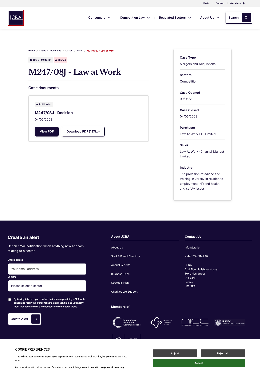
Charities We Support (124, 291)
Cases (69, 50)
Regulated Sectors (173, 17)
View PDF (47, 131)
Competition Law (132, 17)
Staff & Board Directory (125, 256)
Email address (15, 259)
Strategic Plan (120, 282)
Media (206, 3)
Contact (220, 3)
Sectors (12, 276)
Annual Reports (120, 265)
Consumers (97, 17)
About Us (207, 17)
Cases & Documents (50, 50)
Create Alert (19, 319)
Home (31, 50)
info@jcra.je (192, 247)
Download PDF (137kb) (83, 131)
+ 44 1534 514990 (196, 256)
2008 (80, 50)
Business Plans (120, 273)
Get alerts (236, 3)
